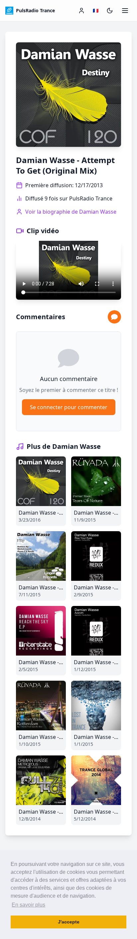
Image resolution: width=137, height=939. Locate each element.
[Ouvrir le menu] (125, 10)
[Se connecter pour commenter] (114, 316)
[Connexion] (81, 11)
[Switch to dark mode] (110, 11)
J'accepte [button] (68, 921)
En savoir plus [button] (28, 905)
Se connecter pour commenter (68, 407)
